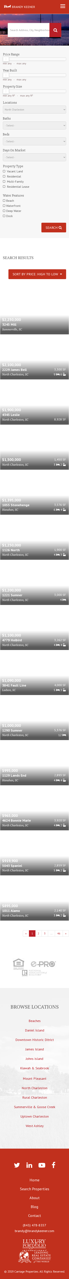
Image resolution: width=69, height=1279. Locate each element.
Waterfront (13, 206)
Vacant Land (14, 171)
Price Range (11, 54)
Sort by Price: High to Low (36, 274)
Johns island (34, 1058)
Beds (6, 134)
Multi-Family (15, 181)
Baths (7, 118)
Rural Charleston (34, 1097)
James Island (34, 1049)
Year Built (10, 70)
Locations (10, 102)
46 (58, 933)
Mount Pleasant (34, 1078)
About (35, 1198)
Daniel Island (34, 1030)
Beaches (35, 1021)
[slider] (6, 59)
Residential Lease (17, 186)
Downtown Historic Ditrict (34, 1040)
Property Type (13, 166)
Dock (9, 216)
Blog (34, 1207)
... (51, 933)
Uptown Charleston (34, 1116)
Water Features (13, 195)
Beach (10, 200)
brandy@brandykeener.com (34, 1231)
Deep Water (13, 211)
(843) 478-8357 (34, 1225)
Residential (13, 176)
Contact (34, 1216)
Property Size (12, 86)
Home (34, 1180)
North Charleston (34, 1088)
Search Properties (34, 1189)
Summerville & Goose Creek (34, 1107)
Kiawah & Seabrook (34, 1068)
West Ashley (35, 1126)
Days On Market (14, 150)
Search (52, 227)
